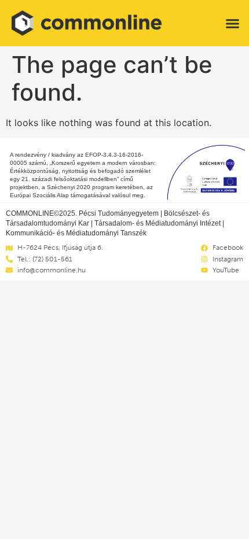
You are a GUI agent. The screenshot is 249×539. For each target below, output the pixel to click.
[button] (233, 23)
